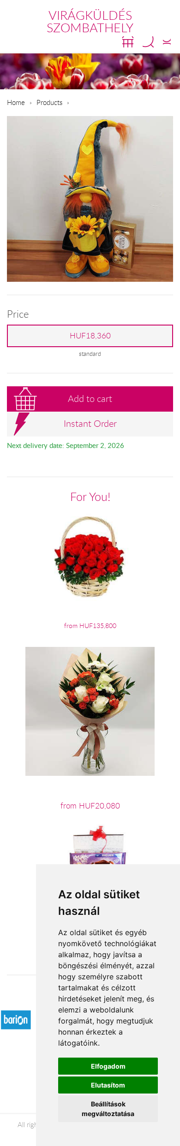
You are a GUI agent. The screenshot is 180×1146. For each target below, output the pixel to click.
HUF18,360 (90, 336)
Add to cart (90, 398)
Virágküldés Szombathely (90, 21)
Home (16, 102)
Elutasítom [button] (108, 1085)
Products (49, 102)
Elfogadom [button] (108, 1066)
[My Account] (167, 41)
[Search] (148, 41)
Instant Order (90, 423)
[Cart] (127, 41)
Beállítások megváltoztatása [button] (108, 1108)
